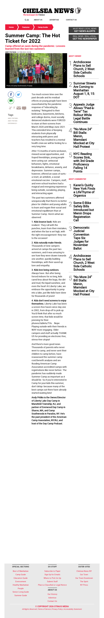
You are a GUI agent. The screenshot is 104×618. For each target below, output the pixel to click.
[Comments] (11, 101)
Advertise (54, 19)
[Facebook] (11, 94)
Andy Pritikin (10, 52)
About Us (38, 19)
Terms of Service (44, 609)
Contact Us (71, 19)
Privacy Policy (57, 609)
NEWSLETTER (78, 3)
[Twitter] (18, 94)
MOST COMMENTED (77, 179)
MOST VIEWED (75, 56)
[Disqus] (36, 460)
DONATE (93, 3)
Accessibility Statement (73, 609)
